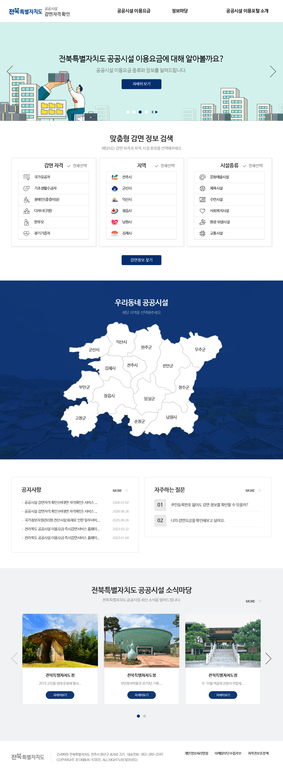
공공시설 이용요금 (134, 11)
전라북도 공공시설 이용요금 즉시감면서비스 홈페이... (62, 529)
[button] (10, 71)
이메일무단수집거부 (228, 753)
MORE (117, 491)
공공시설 (57, 12)
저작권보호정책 (258, 753)
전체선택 (80, 166)
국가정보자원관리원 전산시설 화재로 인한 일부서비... (62, 520)
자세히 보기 (141, 84)
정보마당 (180, 11)
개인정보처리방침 (196, 753)
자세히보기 (60, 695)
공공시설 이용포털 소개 (247, 11)
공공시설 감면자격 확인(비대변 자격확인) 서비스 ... (61, 503)
